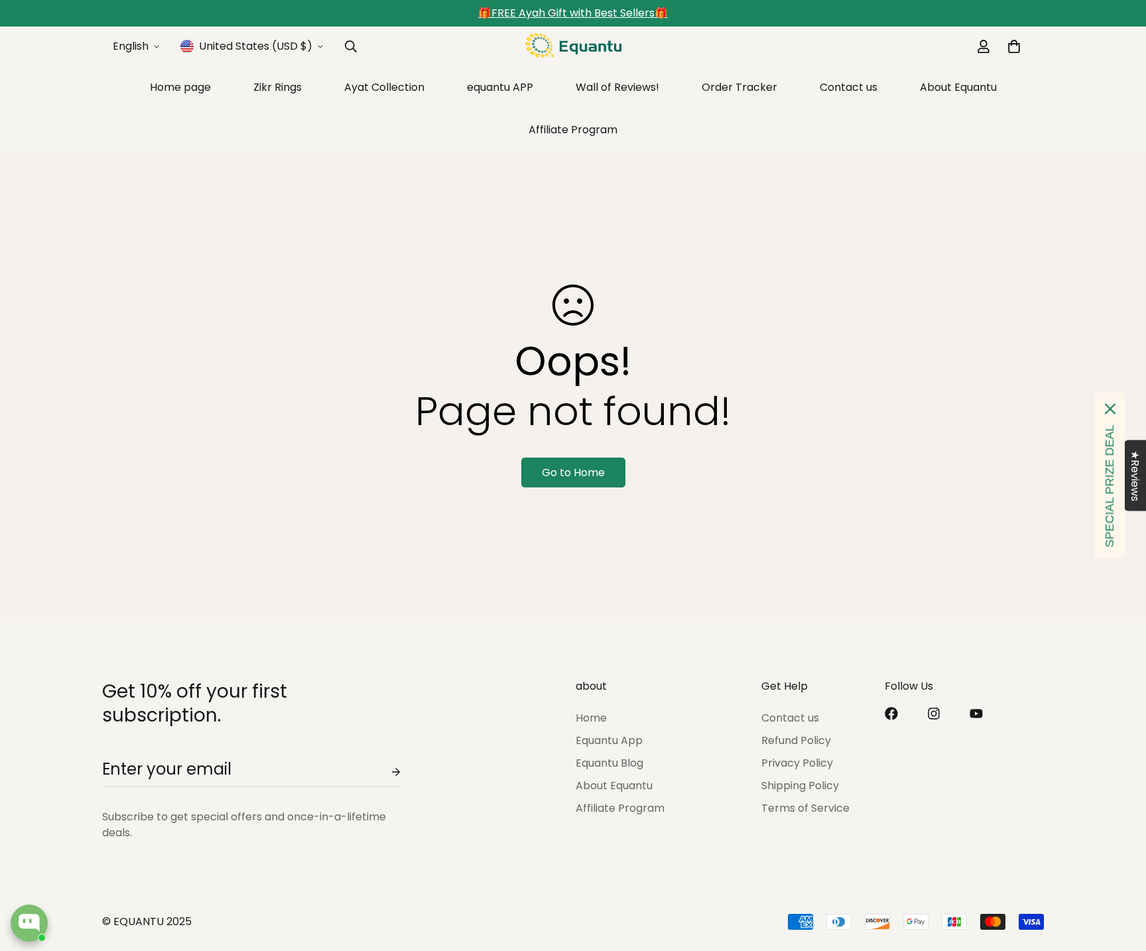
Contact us (848, 87)
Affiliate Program (573, 129)
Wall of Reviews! (617, 87)
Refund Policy (796, 740)
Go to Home (573, 472)
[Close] (1110, 409)
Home (591, 718)
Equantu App (609, 740)
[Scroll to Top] (1120, 878)
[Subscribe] (385, 772)
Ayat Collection (384, 87)
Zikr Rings (277, 87)
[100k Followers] (933, 713)
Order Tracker (739, 87)
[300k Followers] (891, 713)
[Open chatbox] (29, 923)
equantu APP (500, 87)
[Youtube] (976, 713)
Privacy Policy (797, 763)
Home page (180, 87)
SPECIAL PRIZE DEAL (1109, 486)
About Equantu (958, 87)
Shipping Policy (800, 785)
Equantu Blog (609, 763)
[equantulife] (573, 46)
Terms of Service (805, 808)
